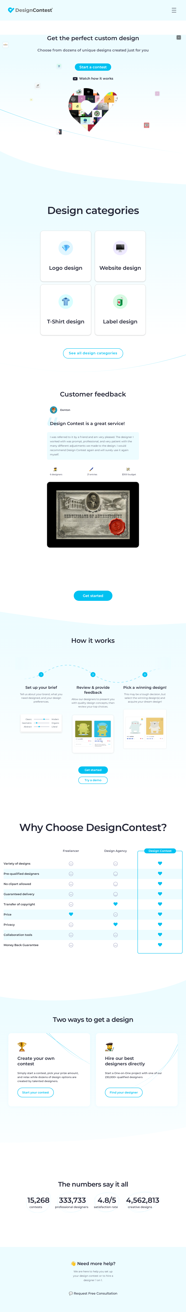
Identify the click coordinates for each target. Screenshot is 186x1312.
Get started (93, 770)
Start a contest (93, 67)
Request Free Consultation (93, 1293)
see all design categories (93, 353)
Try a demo (93, 780)
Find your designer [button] (124, 1092)
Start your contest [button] (35, 1092)
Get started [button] (93, 596)
